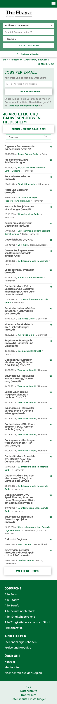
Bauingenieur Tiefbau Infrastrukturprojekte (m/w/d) (19, 519)
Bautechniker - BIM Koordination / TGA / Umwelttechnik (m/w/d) (20, 427)
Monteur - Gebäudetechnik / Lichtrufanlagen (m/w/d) (19, 327)
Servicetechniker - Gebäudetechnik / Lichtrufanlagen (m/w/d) (20, 311)
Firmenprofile (14, 628)
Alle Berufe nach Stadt (20, 611)
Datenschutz (28, 691)
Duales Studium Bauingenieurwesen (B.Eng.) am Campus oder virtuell (19, 478)
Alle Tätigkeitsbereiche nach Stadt (27, 622)
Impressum (28, 695)
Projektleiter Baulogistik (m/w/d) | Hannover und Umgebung (19, 343)
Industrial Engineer (16, 539)
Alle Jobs (11, 594)
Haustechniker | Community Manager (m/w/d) (19, 208)
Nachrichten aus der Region (23, 673)
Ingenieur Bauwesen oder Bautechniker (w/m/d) (20, 147)
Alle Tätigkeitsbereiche (20, 616)
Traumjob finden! (28, 45)
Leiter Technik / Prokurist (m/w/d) (19, 271)
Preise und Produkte (18, 647)
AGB (28, 686)
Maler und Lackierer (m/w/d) (16, 191)
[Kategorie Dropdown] (51, 25)
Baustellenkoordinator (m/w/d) (18, 178)
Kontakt (10, 661)
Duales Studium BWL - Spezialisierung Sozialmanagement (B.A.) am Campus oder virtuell (20, 290)
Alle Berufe (12, 605)
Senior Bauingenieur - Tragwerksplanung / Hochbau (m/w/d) (17, 394)
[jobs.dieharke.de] (19, 13)
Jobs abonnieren (28, 91)
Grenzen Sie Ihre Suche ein (29, 129)
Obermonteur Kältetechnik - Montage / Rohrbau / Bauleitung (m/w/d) (19, 362)
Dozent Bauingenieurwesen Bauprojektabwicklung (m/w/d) (19, 253)
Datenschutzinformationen (24, 105)
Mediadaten (13, 667)
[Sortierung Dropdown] (46, 136)
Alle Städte (12, 600)
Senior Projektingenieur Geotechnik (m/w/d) (18, 224)
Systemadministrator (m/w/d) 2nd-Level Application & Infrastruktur (19, 552)
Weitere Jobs (27, 571)
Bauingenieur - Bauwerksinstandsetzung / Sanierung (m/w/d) (20, 378)
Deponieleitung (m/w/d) (19, 239)
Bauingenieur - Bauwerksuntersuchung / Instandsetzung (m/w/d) (20, 410)
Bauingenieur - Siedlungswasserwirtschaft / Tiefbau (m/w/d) (20, 443)
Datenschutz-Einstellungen (28, 699)
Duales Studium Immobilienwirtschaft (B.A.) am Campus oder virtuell (20, 459)
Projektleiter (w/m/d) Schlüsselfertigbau (17, 161)
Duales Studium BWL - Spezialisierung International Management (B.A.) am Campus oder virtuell (20, 498)
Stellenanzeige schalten (21, 642)
